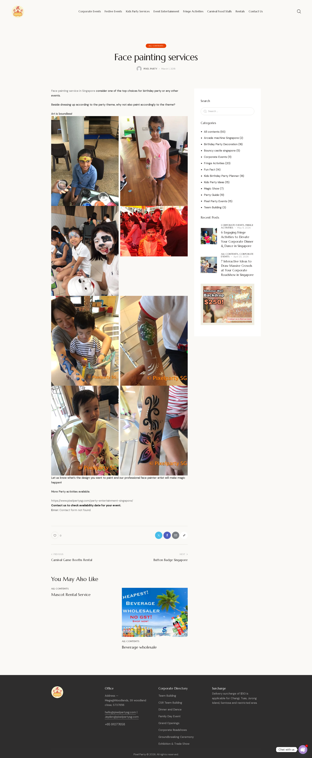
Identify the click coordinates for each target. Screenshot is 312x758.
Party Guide (211, 195)
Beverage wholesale (139, 647)
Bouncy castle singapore (220, 150)
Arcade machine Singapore (221, 138)
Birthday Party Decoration (221, 144)
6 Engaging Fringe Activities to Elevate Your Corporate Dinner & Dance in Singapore (237, 239)
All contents (156, 45)
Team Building (213, 207)
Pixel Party (140, 754)
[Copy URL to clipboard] (184, 535)
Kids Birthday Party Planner (221, 176)
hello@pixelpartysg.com (120, 712)
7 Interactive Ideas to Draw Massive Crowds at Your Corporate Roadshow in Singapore (237, 268)
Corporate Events (215, 157)
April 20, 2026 (241, 256)
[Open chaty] (303, 749)
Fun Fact (209, 169)
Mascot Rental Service (71, 594)
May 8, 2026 (244, 227)
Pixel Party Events (215, 201)
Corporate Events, (233, 225)
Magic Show (211, 188)
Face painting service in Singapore (73, 91)
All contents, (230, 254)
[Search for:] (227, 111)
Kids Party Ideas (214, 182)
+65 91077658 (115, 724)
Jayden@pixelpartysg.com (122, 717)
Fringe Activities (214, 163)
